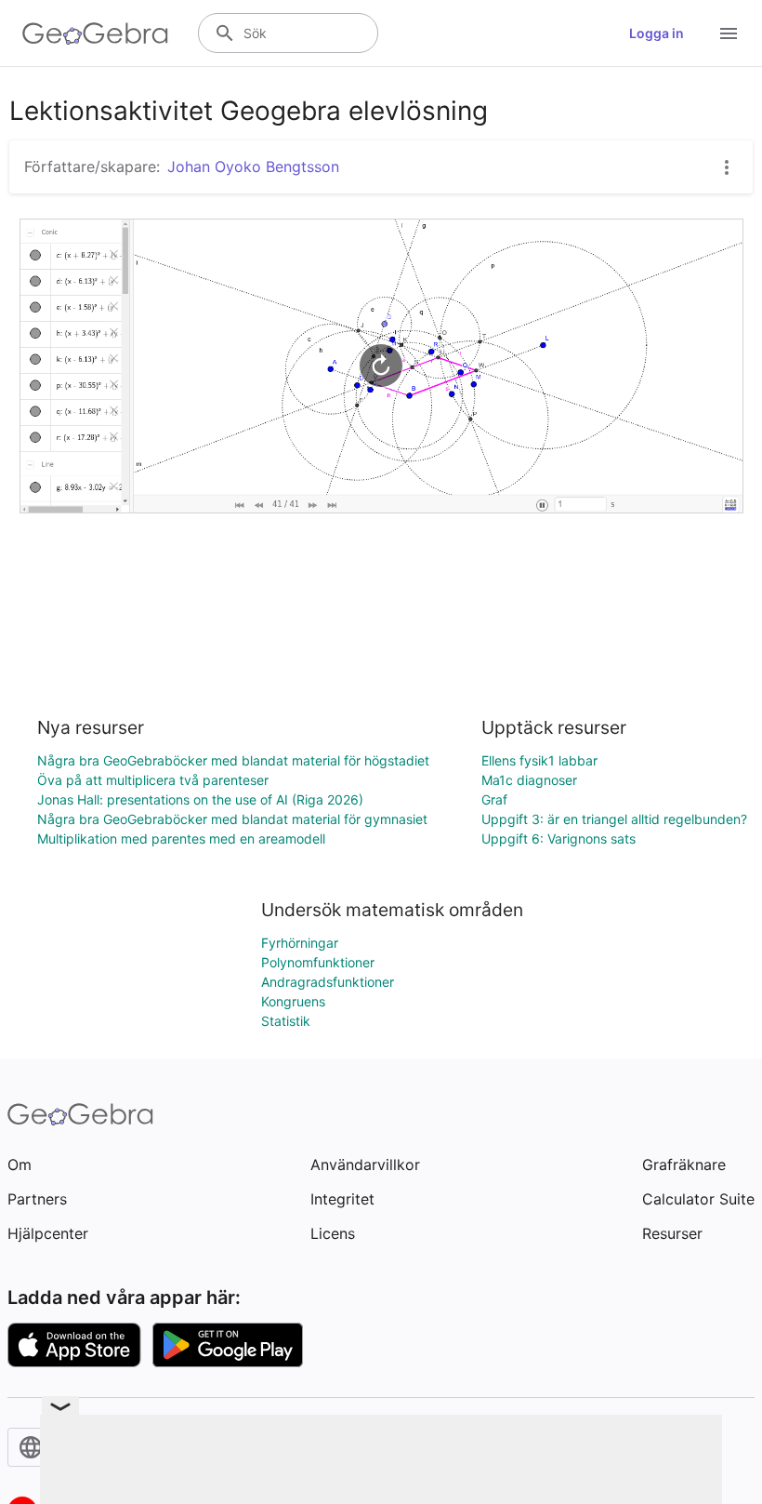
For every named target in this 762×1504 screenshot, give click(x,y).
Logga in (656, 33)
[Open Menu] (728, 33)
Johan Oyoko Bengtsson (253, 166)
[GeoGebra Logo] (95, 33)
